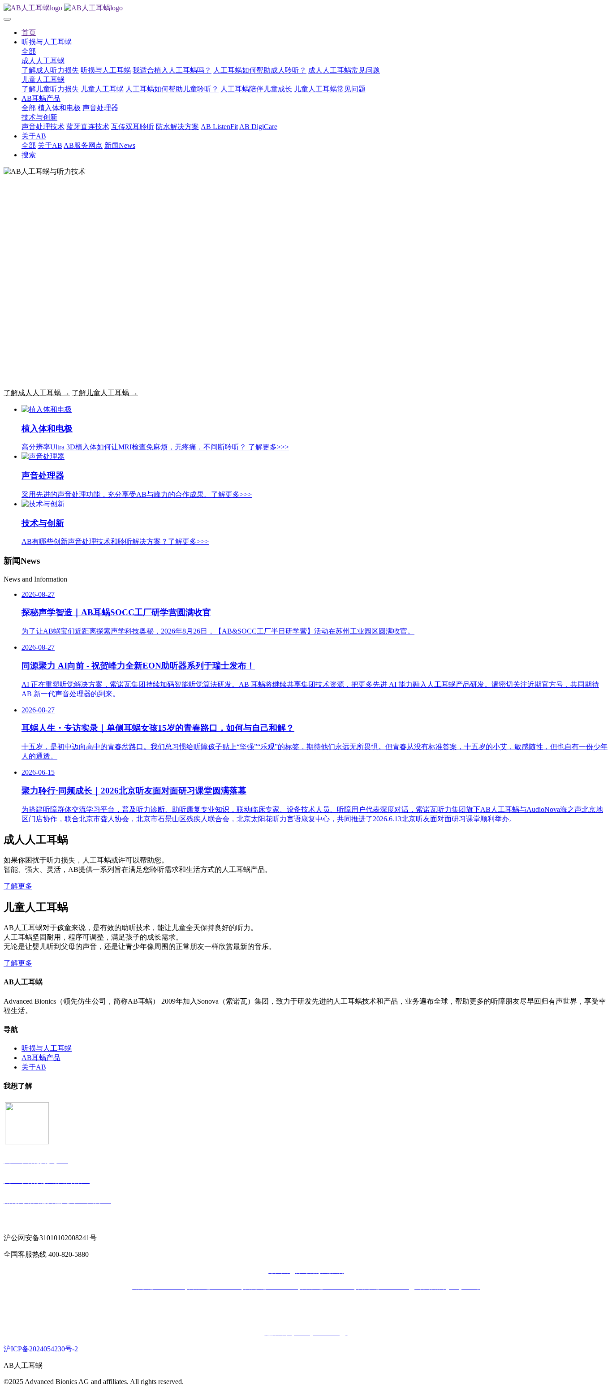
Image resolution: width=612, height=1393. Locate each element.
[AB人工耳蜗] (306, 8)
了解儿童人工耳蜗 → (105, 393)
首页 (29, 32)
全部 (29, 51)
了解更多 (18, 886)
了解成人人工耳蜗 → (37, 393)
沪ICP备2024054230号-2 (41, 1349)
